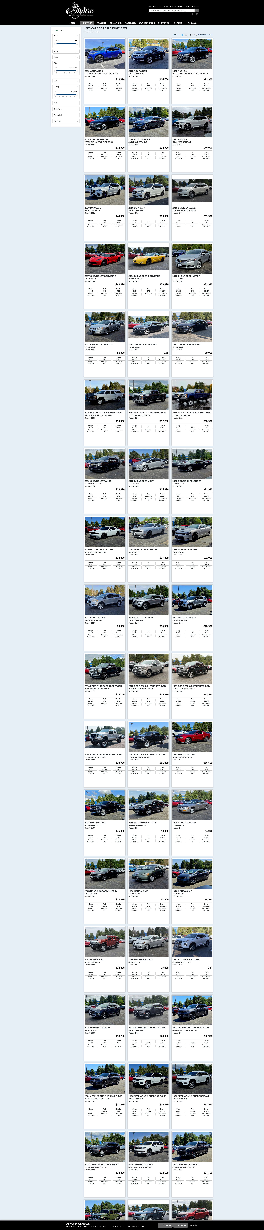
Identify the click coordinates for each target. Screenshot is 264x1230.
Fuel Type (57, 121)
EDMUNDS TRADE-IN (147, 23)
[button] (196, 10)
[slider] (55, 44)
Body (56, 103)
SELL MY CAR (116, 23)
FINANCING (101, 23)
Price (56, 63)
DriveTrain (57, 109)
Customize (193, 1225)
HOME (72, 23)
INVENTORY (87, 23)
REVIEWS (178, 23)
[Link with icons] (192, 14)
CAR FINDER (130, 23)
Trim (55, 81)
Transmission (59, 115)
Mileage (57, 87)
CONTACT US (163, 23)
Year (55, 36)
